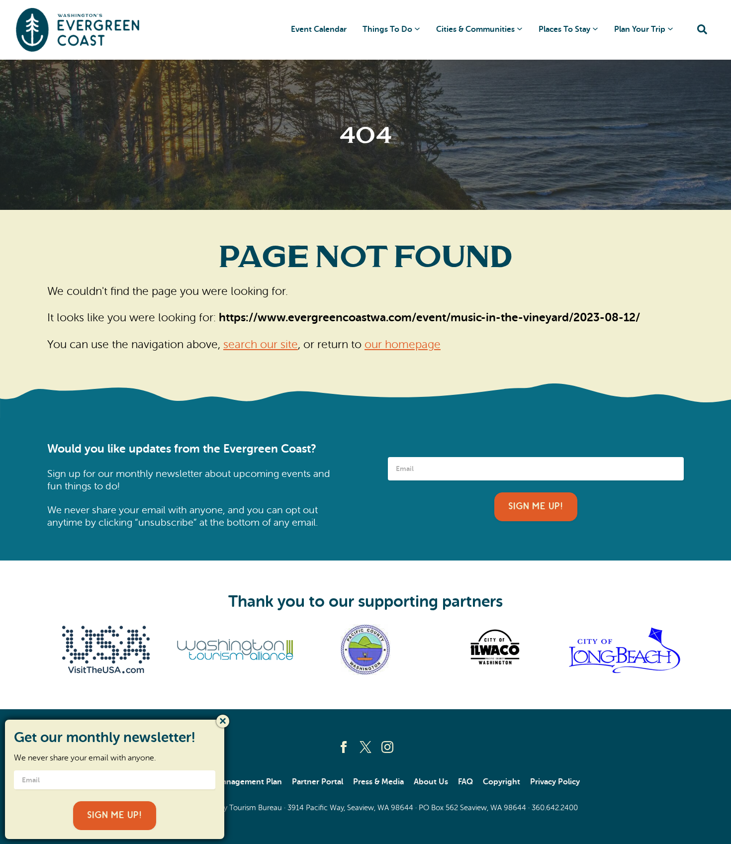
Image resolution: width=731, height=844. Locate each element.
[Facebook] (344, 747)
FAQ (465, 781)
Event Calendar (319, 29)
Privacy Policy (555, 781)
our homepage (403, 344)
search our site (260, 344)
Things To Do (387, 29)
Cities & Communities (475, 29)
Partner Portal (317, 781)
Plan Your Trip (639, 29)
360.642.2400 (555, 808)
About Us (431, 781)
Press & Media (378, 781)
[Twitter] (365, 747)
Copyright (501, 781)
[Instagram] (387, 747)
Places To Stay (564, 29)
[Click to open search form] (702, 30)
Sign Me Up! (536, 506)
